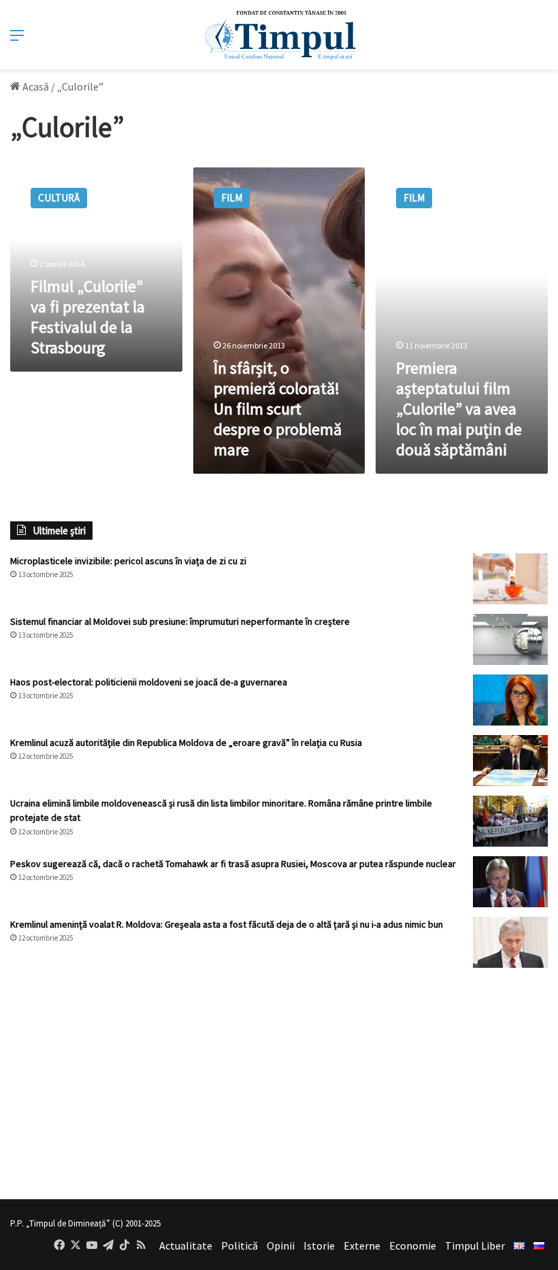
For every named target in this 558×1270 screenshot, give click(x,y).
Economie (412, 1245)
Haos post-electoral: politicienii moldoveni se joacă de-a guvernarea (148, 682)
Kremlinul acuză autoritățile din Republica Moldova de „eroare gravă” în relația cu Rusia (186, 742)
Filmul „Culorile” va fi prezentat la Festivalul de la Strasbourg (88, 317)
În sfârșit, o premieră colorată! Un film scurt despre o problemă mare (278, 408)
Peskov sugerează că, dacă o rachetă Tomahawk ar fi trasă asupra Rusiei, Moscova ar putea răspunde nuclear (233, 864)
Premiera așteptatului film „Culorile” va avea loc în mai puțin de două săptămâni (459, 408)
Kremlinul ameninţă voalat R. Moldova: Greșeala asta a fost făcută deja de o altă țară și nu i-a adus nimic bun (226, 924)
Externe (362, 1245)
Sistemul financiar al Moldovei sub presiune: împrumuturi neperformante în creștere (180, 621)
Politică (239, 1245)
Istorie (319, 1245)
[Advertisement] (279, 1083)
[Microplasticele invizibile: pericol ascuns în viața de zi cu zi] (510, 578)
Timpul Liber (475, 1245)
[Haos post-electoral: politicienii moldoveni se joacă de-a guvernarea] (510, 700)
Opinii (281, 1245)
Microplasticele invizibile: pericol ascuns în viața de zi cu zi (128, 561)
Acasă (34, 86)
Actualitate (185, 1245)
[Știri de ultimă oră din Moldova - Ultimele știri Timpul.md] (279, 35)
